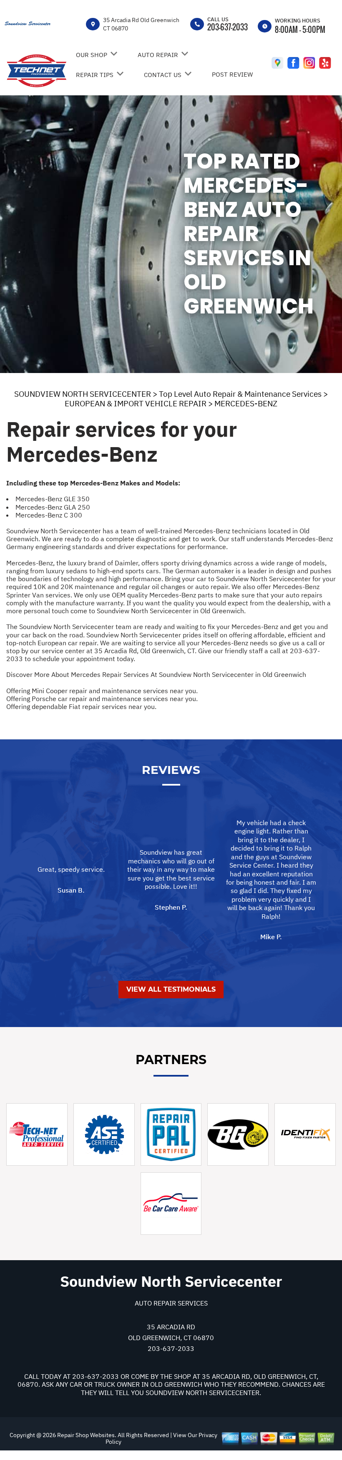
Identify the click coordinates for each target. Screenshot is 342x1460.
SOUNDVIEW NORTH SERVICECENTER (82, 394)
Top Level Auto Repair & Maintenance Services (240, 394)
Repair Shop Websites (85, 1435)
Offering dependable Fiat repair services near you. (81, 706)
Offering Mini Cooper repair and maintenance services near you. (102, 690)
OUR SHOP (91, 55)
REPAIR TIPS (94, 75)
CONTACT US (162, 75)
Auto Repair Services (171, 1303)
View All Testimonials (171, 989)
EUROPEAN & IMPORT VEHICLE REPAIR (135, 403)
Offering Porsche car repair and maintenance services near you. (102, 698)
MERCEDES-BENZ (245, 403)
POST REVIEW (232, 74)
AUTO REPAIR (158, 55)
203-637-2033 (227, 27)
